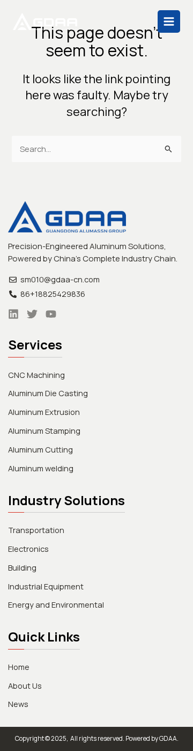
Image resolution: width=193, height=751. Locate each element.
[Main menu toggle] (169, 21)
